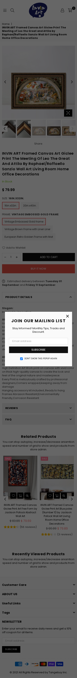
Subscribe (38, 350)
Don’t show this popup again (40, 358)
